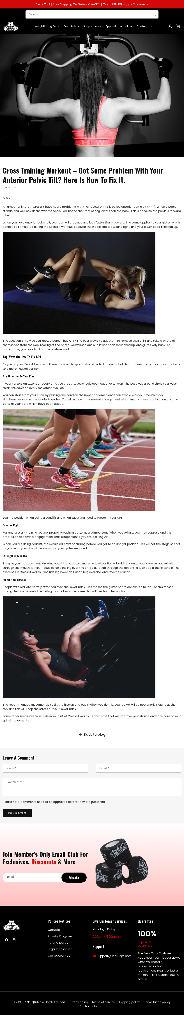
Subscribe (74, 877)
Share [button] (9, 198)
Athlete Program (60, 936)
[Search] (154, 14)
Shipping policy (129, 1002)
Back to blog (94, 734)
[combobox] (92, 14)
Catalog (54, 930)
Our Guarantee (59, 956)
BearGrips (30, 1002)
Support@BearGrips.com (114, 956)
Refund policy (58, 943)
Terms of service (103, 1002)
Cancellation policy (157, 1002)
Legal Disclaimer (60, 949)
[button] (178, 26)
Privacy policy (78, 1002)
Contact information (93, 1006)
